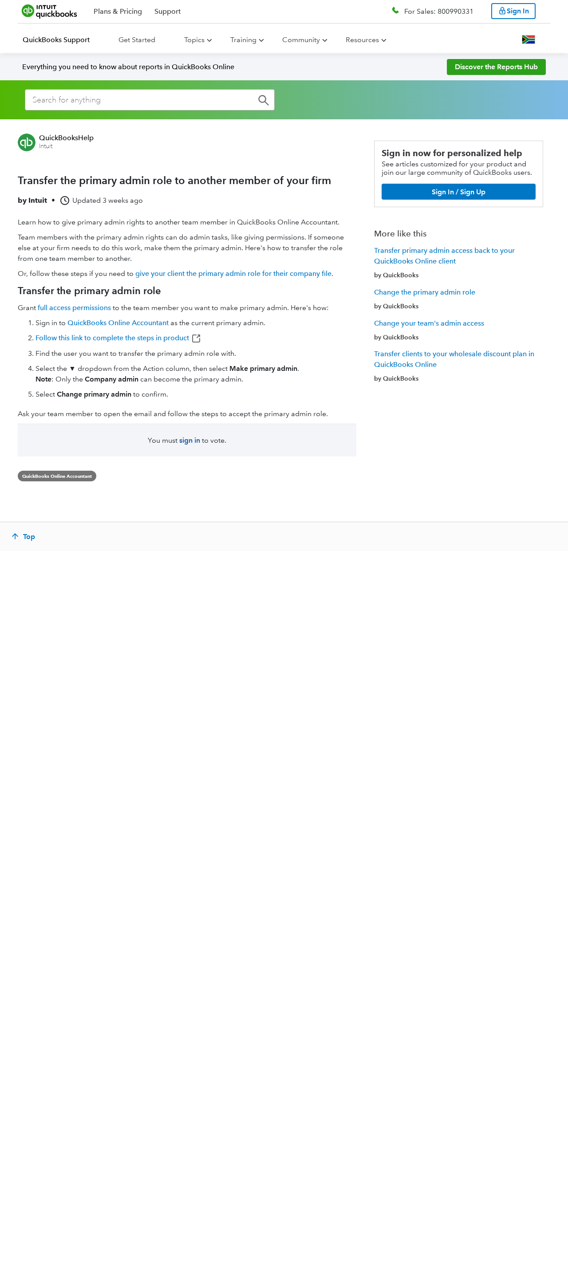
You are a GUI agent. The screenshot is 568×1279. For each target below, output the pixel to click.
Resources (362, 39)
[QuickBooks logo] (49, 11)
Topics (194, 39)
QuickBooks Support (56, 39)
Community (301, 39)
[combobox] (150, 99)
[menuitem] (61, 40)
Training (243, 39)
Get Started (136, 39)
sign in (189, 440)
